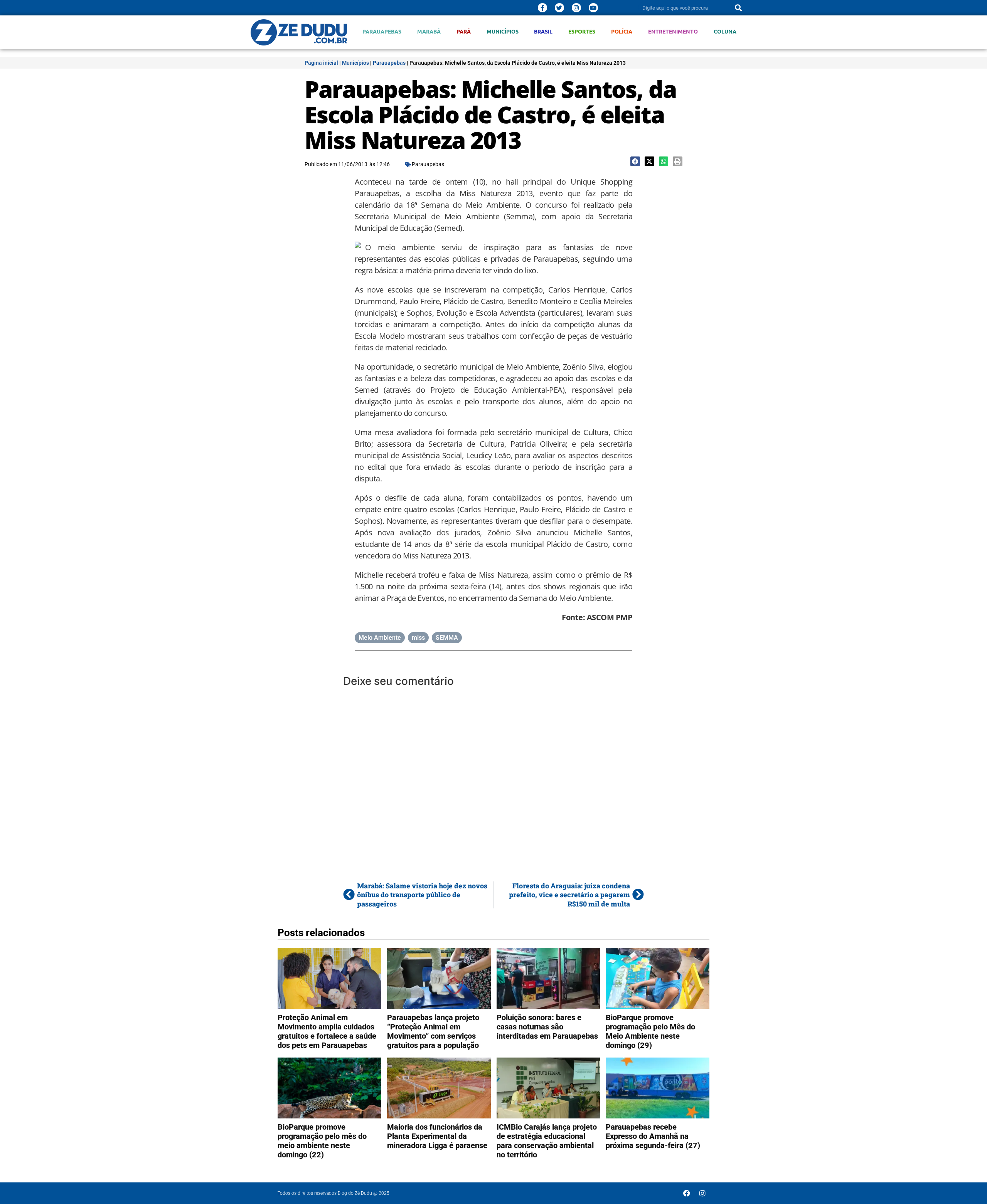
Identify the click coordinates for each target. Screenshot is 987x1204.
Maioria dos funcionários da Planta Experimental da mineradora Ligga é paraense (437, 1136)
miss (418, 637)
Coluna (725, 31)
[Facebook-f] (542, 7)
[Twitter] (559, 7)
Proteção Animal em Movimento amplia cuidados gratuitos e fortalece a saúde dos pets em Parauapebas (327, 1031)
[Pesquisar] (738, 7)
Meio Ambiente (380, 637)
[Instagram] (576, 7)
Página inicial (321, 63)
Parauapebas (381, 31)
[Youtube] (593, 7)
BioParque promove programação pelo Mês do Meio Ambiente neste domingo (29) (650, 1031)
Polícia (621, 31)
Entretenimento (673, 31)
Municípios (503, 31)
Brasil (543, 31)
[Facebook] (687, 1193)
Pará (463, 31)
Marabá (429, 31)
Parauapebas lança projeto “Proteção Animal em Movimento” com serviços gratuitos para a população (433, 1031)
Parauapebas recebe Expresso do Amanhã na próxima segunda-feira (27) (653, 1136)
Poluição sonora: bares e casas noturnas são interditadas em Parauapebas (547, 1027)
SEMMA (447, 637)
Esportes (581, 31)
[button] (635, 161)
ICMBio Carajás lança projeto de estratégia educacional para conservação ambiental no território (547, 1140)
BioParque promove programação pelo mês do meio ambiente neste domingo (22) (322, 1140)
